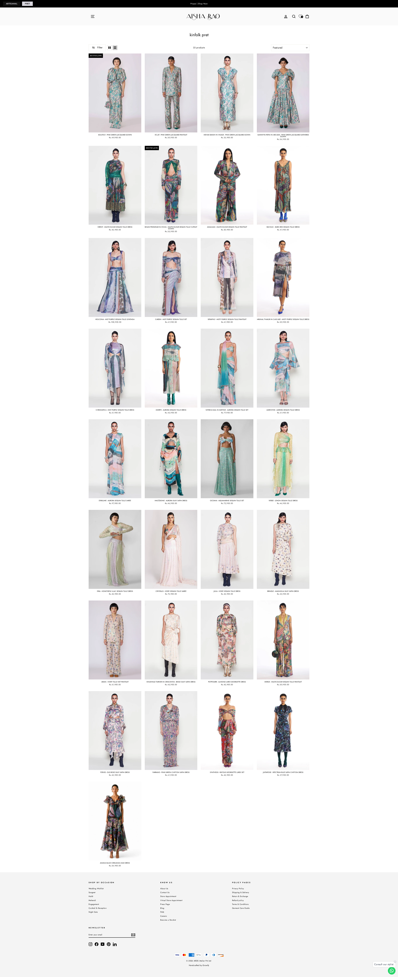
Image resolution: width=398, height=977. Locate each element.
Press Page (165, 904)
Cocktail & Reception (97, 908)
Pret (27, 3)
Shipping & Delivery (240, 892)
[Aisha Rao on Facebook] (96, 944)
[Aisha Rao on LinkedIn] (115, 944)
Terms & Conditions (240, 904)
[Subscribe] (133, 935)
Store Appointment (168, 896)
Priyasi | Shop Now (199, 3)
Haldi (91, 896)
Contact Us (164, 892)
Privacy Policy (238, 888)
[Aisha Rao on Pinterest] (109, 944)
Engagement (94, 904)
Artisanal (11, 3)
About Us (164, 888)
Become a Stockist (168, 920)
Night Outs (93, 912)
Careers (163, 916)
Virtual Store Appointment (171, 900)
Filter (99, 47)
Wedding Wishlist (96, 888)
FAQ (162, 912)
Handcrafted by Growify (199, 965)
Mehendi (92, 900)
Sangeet (92, 892)
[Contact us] (392, 971)
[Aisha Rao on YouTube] (102, 944)
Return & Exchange (240, 896)
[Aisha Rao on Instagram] (90, 944)
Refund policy (238, 900)
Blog (162, 908)
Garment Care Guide (241, 908)
